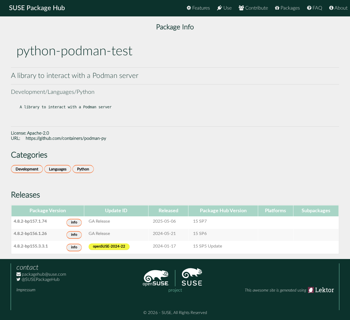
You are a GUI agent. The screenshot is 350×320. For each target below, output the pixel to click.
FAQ (316, 8)
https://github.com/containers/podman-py (66, 138)
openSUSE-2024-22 (109, 246)
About (340, 8)
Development (27, 169)
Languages (57, 169)
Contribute (256, 8)
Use (227, 8)
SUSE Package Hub (37, 8)
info (74, 222)
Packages (289, 8)
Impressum (25, 290)
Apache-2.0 (38, 133)
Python (83, 169)
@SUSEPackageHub (40, 279)
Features (200, 8)
